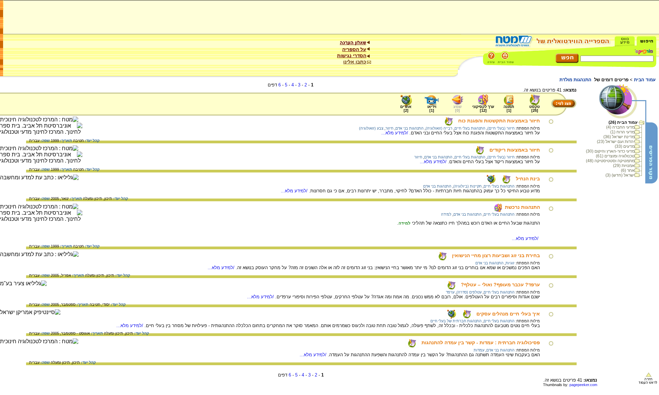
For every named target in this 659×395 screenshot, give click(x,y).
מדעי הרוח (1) (622, 132)
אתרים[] (406, 108)
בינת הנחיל (528, 178)
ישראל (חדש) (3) (620, 175)
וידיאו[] (431, 108)
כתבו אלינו (354, 61)
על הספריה (354, 49)
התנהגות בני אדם (409, 128)
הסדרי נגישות (351, 55)
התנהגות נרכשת (522, 207)
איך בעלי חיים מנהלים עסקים (508, 313)
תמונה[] (509, 108)
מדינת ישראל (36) (619, 136)
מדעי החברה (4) (620, 127)
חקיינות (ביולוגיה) (467, 186)
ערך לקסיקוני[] (483, 108)
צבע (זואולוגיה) (371, 128)
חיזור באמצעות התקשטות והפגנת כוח (499, 120)
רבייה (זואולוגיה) (439, 128)
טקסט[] (534, 108)
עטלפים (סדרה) (469, 292)
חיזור (389, 128)
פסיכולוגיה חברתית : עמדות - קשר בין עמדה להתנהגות (480, 342)
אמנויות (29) (624, 165)
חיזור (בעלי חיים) (501, 128)
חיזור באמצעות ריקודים (514, 150)
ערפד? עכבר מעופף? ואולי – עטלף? (500, 284)
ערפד (450, 292)
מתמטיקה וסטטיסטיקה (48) (610, 160)
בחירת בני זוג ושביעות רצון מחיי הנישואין (496, 255)
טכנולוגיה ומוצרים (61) (615, 156)
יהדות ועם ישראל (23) (616, 141)
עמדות (479, 350)
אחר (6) (628, 170)
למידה (446, 214)
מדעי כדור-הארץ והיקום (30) (610, 151)
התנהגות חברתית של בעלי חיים (456, 321)
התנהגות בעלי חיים (469, 128)
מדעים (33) (625, 146)
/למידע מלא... (395, 132)
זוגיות (510, 263)
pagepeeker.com (583, 385)
